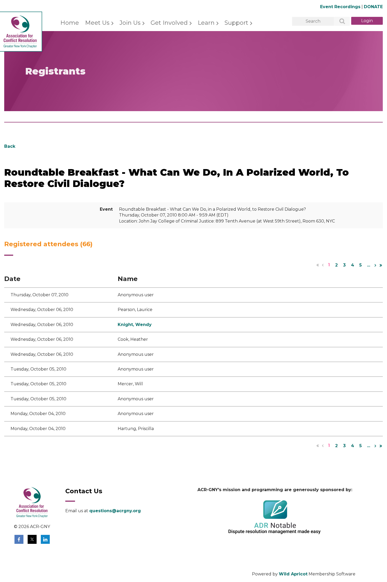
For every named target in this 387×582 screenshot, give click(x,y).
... (368, 265)
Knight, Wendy (135, 324)
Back (9, 146)
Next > (375, 265)
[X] (32, 539)
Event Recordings (340, 6)
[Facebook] (18, 539)
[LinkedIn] (45, 539)
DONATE (373, 6)
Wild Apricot (293, 573)
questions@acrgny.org (115, 510)
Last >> (381, 265)
